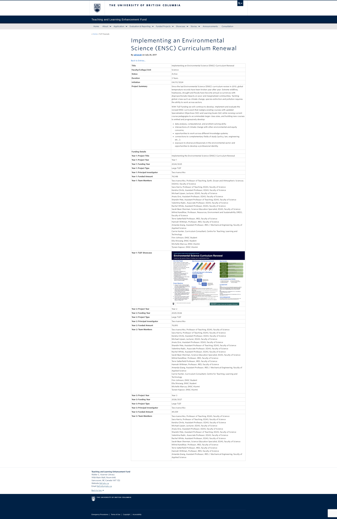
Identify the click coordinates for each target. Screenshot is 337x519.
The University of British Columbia (97, 8)
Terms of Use (115, 514)
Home (96, 26)
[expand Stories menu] (199, 26)
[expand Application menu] (126, 26)
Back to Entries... (138, 61)
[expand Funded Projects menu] (172, 26)
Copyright (126, 514)
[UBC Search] (240, 3)
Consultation (227, 26)
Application (119, 26)
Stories (194, 26)
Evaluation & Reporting (140, 26)
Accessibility (137, 514)
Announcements (210, 26)
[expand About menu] (110, 26)
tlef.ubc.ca (104, 483)
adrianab (138, 55)
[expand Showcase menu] (187, 26)
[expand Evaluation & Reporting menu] (152, 26)
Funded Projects (163, 26)
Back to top (96, 490)
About (105, 26)
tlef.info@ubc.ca (104, 486)
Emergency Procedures (99, 514)
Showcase (180, 26)
